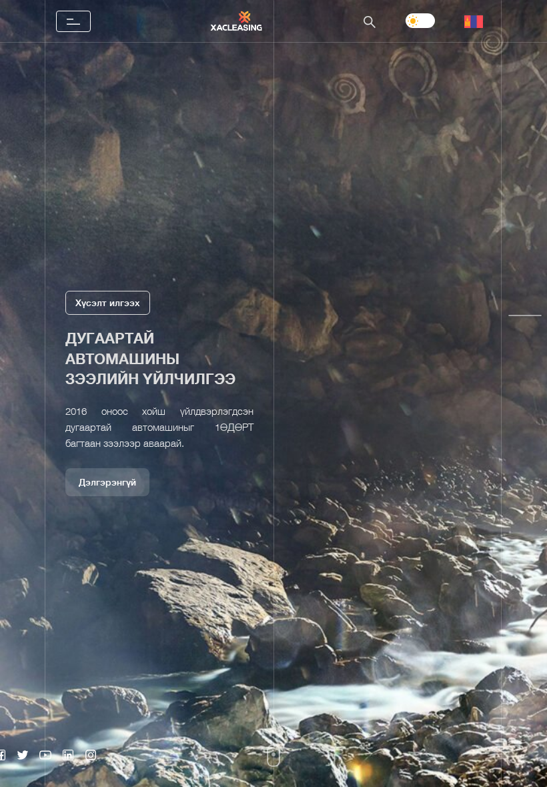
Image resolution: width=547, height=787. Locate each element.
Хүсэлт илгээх (107, 272)
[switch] (420, 20)
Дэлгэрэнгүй (107, 512)
